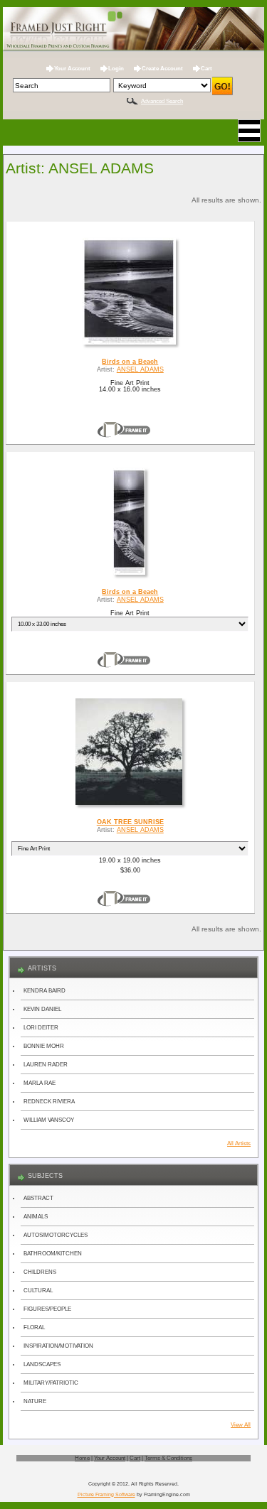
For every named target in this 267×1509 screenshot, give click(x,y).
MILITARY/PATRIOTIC (50, 1383)
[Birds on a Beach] (130, 344)
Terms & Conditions (168, 1458)
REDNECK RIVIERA (49, 1101)
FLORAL (34, 1327)
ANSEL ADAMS (140, 369)
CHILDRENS (39, 1272)
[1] (123, 429)
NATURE (34, 1401)
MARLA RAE (39, 1083)
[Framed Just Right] (134, 29)
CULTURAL (38, 1290)
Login (116, 68)
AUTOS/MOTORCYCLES (55, 1235)
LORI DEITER (40, 1027)
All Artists (239, 1143)
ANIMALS (35, 1216)
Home (82, 1458)
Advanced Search (162, 101)
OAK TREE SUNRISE (130, 822)
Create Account (162, 68)
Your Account (72, 68)
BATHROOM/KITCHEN (52, 1253)
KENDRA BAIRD (44, 991)
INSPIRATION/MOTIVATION (58, 1346)
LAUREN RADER (45, 1064)
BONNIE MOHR (43, 1046)
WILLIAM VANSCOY (48, 1120)
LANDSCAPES (42, 1364)
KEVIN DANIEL (42, 1009)
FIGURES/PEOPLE (47, 1309)
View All (241, 1425)
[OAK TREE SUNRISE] (129, 804)
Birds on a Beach (130, 361)
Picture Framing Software (106, 1494)
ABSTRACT (38, 1198)
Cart (206, 68)
